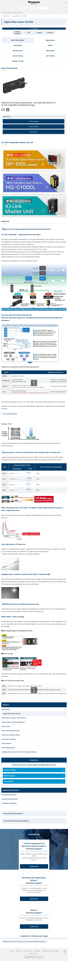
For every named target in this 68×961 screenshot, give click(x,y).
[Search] (47, 8)
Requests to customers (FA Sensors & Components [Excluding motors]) (24, 941)
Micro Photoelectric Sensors (11, 730)
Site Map (11, 951)
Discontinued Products (9, 795)
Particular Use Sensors (9, 739)
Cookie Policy (36, 951)
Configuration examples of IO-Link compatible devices (19, 752)
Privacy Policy (28, 951)
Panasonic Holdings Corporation (50, 951)
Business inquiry (33, 126)
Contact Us (34, 866)
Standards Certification (9, 803)
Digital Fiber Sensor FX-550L (12, 713)
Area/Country (35, 953)
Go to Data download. (10, 414)
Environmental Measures (10, 799)
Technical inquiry (33, 121)
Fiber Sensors (6, 16)
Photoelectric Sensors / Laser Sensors (14, 718)
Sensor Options (7, 743)
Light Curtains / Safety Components (13, 722)
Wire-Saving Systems (8, 747)
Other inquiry (33, 132)
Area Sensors (6, 726)
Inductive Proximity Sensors (11, 735)
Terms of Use (19, 951)
